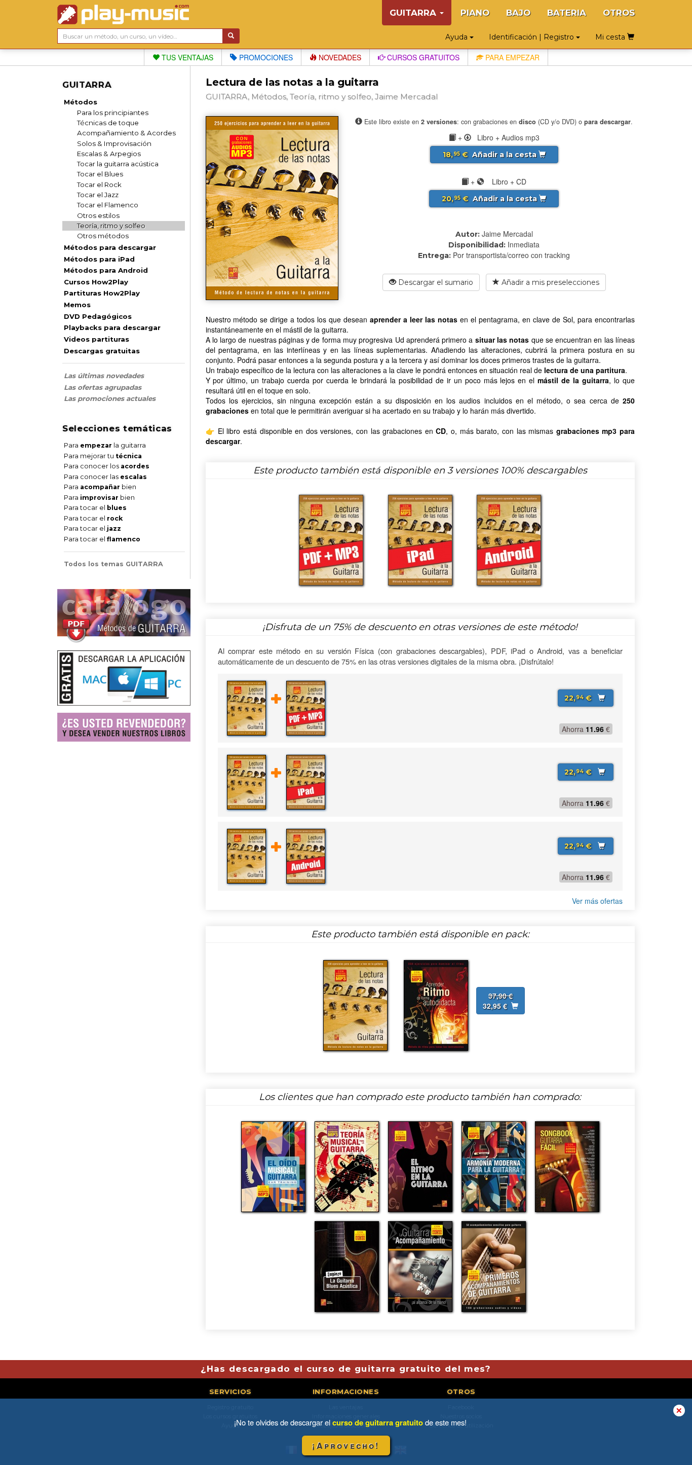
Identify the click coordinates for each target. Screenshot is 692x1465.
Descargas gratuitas (102, 351)
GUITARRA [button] (414, 13)
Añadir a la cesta (491, 154)
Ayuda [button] (457, 37)
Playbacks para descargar (112, 327)
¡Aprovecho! (345, 1445)
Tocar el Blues (100, 174)
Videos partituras (96, 339)
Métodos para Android (106, 270)
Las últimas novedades (104, 376)
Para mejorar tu (103, 456)
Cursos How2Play (96, 282)
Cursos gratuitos (422, 57)
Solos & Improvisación (114, 143)
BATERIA (566, 13)
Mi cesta (611, 37)
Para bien (100, 487)
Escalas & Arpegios (109, 154)
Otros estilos (98, 215)
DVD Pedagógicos (98, 316)
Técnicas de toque (108, 123)
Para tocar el (95, 507)
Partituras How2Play (102, 293)
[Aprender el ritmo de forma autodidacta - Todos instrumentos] (436, 1005)
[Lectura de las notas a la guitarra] (355, 1005)
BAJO (518, 13)
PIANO (474, 13)
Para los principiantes (112, 112)
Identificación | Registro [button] (532, 37)
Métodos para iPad (99, 259)
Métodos (80, 102)
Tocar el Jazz (98, 195)
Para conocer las (105, 477)
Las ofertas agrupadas (102, 387)
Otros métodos (103, 236)
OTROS (619, 13)
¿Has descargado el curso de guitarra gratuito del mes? (346, 1369)
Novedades (339, 57)
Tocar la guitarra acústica (118, 164)
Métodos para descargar (110, 247)
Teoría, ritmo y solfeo (111, 226)
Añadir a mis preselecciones (549, 282)
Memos (77, 305)
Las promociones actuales (110, 398)
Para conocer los (106, 466)
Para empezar (511, 57)
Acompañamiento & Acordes (126, 133)
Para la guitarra (105, 445)
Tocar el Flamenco (107, 205)
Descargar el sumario (434, 282)
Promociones (265, 57)
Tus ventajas (186, 57)
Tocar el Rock (99, 184)
